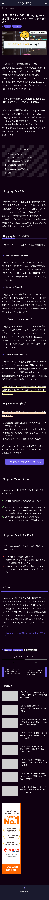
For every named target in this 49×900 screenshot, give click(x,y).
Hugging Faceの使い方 (22, 160)
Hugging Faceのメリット (19, 164)
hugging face (31, 650)
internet (7, 26)
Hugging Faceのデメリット (20, 168)
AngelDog (24, 3)
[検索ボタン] (46, 3)
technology (16, 26)
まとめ (11, 172)
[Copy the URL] (36, 661)
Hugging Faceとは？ (17, 154)
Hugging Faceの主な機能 (22, 157)
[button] (13, 661)
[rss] (24, 888)
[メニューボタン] (3, 3)
